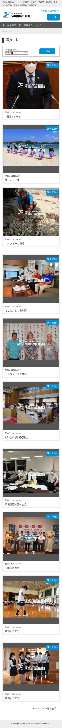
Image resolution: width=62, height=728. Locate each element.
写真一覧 (16, 25)
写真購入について (33, 25)
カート (53, 17)
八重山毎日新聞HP (50, 10)
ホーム (5, 25)
